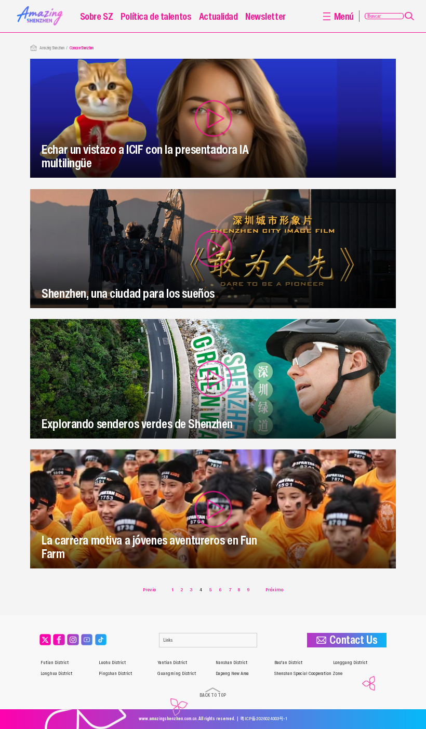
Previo (149, 589)
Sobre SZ (96, 16)
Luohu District (112, 662)
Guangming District (176, 673)
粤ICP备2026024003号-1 (263, 718)
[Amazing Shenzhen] (41, 8)
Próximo (274, 589)
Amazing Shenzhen (51, 48)
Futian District (55, 662)
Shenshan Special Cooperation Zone (308, 673)
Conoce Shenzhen (82, 48)
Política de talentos (156, 16)
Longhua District (56, 673)
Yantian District (172, 662)
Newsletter (265, 16)
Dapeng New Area (232, 673)
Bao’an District (288, 662)
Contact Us (353, 640)
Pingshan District (115, 673)
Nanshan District (231, 662)
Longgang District (350, 662)
